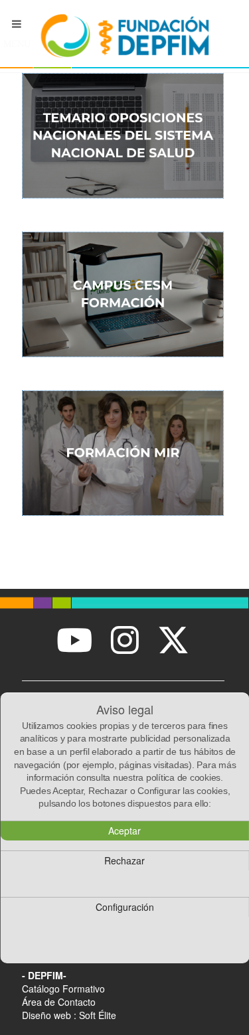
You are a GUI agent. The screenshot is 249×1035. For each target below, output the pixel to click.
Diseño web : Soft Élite (69, 1015)
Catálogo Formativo (63, 988)
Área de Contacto (59, 1001)
